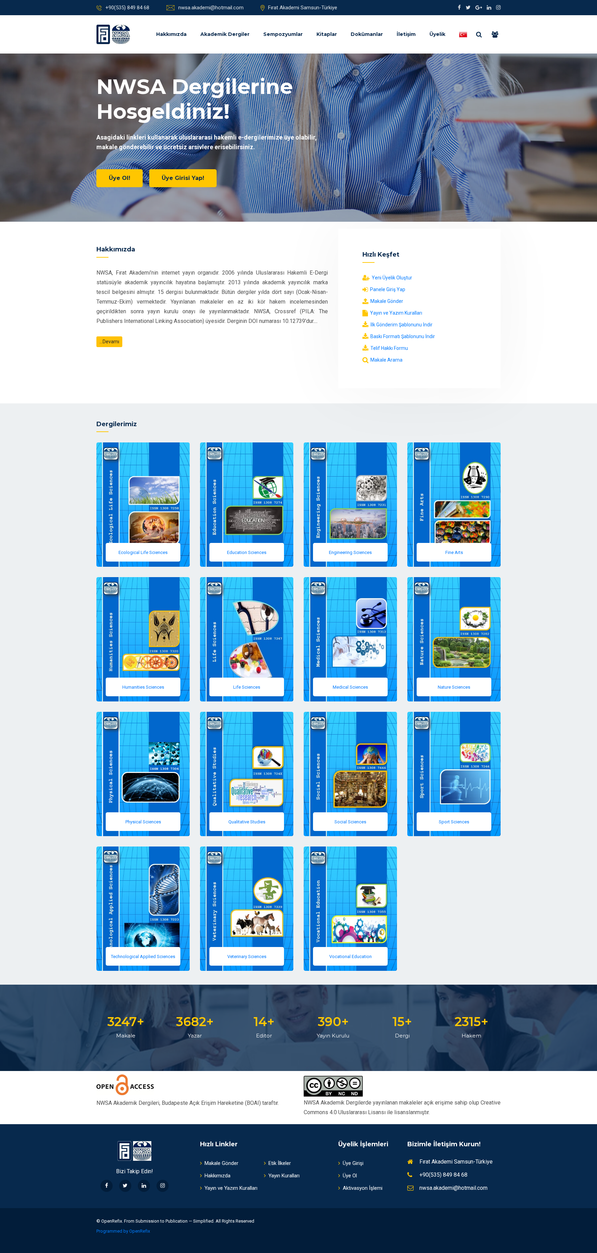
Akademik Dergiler (224, 34)
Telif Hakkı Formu (388, 348)
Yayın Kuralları (284, 1176)
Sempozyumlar (283, 34)
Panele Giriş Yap (387, 289)
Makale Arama (385, 360)
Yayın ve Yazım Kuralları (395, 313)
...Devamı (109, 341)
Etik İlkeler (279, 1163)
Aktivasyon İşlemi (362, 1188)
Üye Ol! (119, 178)
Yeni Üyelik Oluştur (391, 277)
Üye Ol (350, 1176)
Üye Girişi (353, 1163)
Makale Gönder (386, 301)
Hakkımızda (171, 34)
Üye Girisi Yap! (183, 178)
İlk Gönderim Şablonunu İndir (401, 324)
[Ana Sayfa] (113, 34)
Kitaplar (326, 34)
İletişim (406, 34)
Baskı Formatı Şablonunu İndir (402, 336)
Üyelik (437, 34)
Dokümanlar (367, 34)
